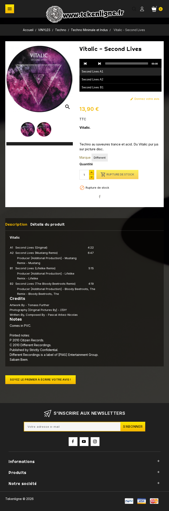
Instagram (95, 441)
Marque (85, 157)
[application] (120, 75)
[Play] (92, 63)
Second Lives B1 (92, 87)
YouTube (84, 441)
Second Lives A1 (92, 71)
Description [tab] (16, 224)
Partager (99, 196)
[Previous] (85, 63)
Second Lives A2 (92, 79)
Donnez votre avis (144, 99)
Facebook (73, 441)
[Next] (99, 63)
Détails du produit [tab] (47, 224)
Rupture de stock (117, 174)
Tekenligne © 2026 (19, 499)
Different (100, 157)
